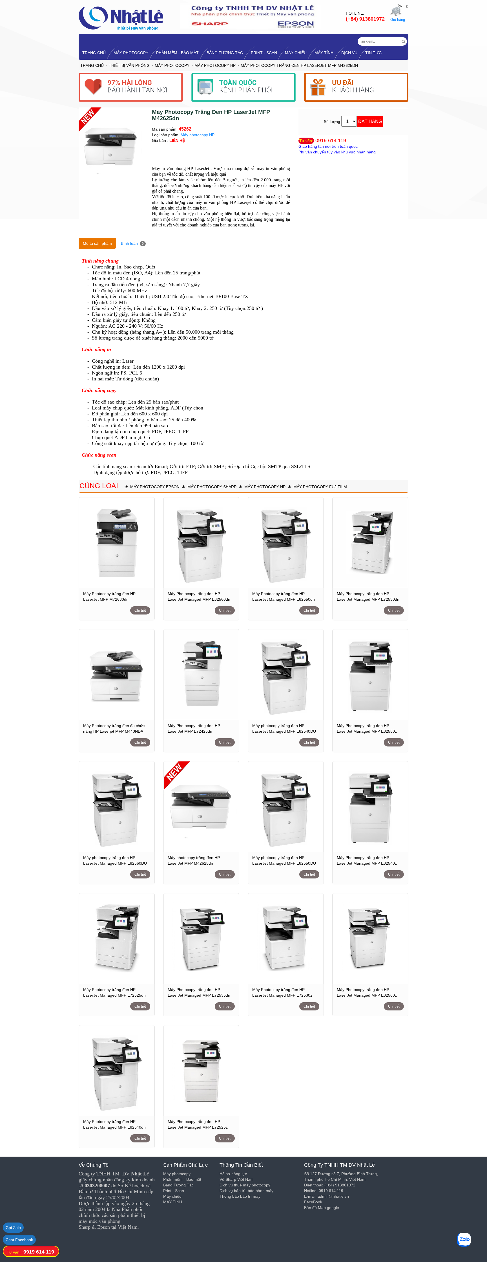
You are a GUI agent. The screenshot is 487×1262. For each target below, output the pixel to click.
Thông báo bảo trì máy (240, 1196)
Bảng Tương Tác (225, 52)
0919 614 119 (330, 140)
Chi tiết (140, 610)
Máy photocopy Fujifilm (320, 486)
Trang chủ (92, 65)
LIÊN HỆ (177, 140)
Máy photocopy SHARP (211, 486)
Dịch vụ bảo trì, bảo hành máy (246, 1190)
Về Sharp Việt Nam (237, 1179)
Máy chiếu (296, 52)
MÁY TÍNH (324, 52)
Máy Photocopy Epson (155, 486)
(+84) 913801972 (365, 19)
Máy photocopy (131, 52)
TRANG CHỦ (94, 52)
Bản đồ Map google (321, 1207)
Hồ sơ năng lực (233, 1173)
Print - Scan (264, 52)
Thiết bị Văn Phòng (129, 65)
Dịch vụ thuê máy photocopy (245, 1185)
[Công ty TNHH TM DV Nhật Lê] (121, 18)
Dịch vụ (349, 52)
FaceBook (313, 1202)
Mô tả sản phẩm (97, 243)
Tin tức (373, 52)
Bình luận (132, 243)
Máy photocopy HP (215, 65)
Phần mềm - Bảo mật (177, 52)
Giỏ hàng (397, 20)
